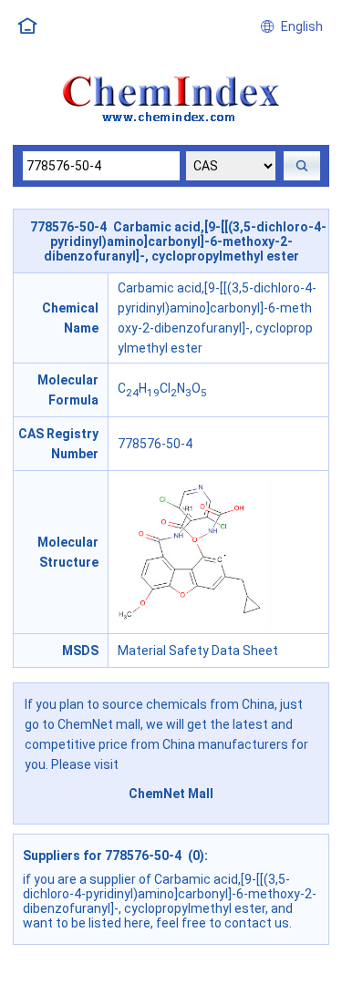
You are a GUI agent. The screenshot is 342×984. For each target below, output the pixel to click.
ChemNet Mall (171, 793)
